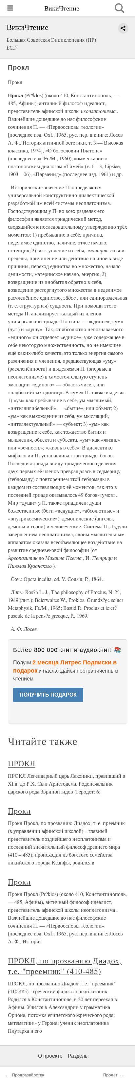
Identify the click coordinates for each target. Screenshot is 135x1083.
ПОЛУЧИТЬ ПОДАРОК (48, 695)
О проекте (50, 1056)
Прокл (19, 810)
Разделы (78, 1056)
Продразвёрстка (28, 1075)
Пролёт (110, 1075)
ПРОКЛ (21, 763)
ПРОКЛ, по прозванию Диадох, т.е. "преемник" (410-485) (65, 965)
